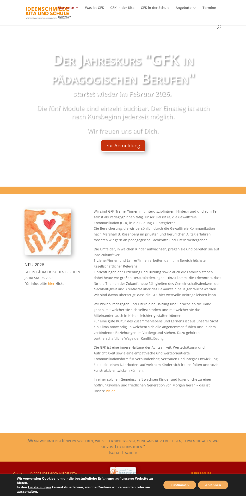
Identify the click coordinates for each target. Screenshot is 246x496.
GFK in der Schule (155, 8)
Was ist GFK (94, 8)
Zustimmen (180, 485)
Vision (111, 391)
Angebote (183, 8)
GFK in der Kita (122, 8)
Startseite (66, 8)
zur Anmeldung (123, 145)
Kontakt (64, 17)
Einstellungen (39, 487)
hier (51, 283)
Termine (209, 8)
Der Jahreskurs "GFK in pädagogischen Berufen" (123, 68)
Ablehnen (213, 485)
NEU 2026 (34, 265)
